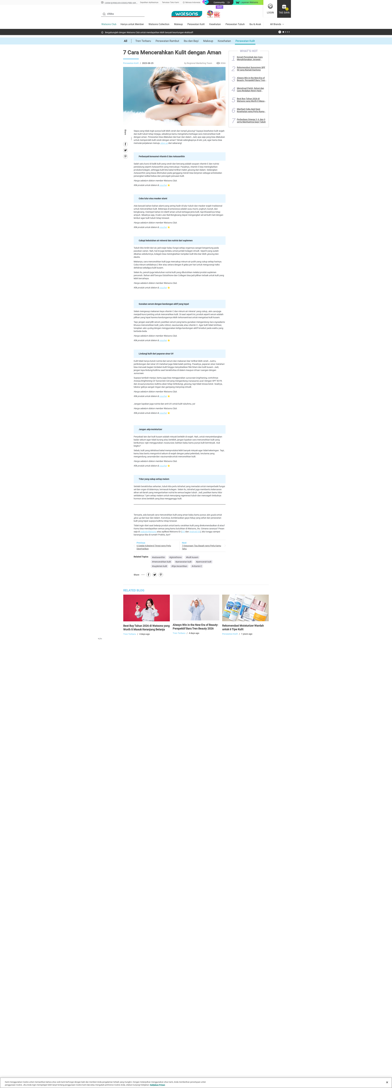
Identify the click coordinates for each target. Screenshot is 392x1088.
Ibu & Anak (255, 24)
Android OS (194, 531)
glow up (164, 143)
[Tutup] (387, 1082)
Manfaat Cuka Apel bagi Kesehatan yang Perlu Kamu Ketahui (250, 110)
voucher (163, 185)
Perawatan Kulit (196, 24)
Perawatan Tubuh (235, 24)
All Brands (275, 24)
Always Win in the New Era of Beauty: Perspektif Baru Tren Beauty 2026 (251, 79)
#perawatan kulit (183, 562)
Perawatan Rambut (167, 41)
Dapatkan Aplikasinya (149, 2)
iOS (183, 531)
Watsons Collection (159, 24)
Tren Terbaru (143, 41)
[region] (196, 1082)
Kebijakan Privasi (157, 1085)
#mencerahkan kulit (161, 562)
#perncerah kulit (203, 562)
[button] (284, 9)
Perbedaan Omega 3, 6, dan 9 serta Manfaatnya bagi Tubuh (251, 120)
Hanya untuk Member (132, 24)
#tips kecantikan (179, 566)
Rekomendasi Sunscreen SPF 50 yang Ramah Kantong (251, 68)
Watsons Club (108, 24)
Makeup (178, 24)
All (125, 41)
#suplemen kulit (159, 566)
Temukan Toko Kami (170, 2)
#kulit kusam (192, 557)
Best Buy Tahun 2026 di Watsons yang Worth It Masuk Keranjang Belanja (251, 99)
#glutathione (175, 557)
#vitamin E (197, 566)
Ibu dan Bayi (191, 41)
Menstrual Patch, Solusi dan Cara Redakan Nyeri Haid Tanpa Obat (250, 89)
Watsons (148, 531)
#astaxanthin (158, 557)
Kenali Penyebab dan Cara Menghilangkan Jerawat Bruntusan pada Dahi (250, 58)
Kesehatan (215, 24)
